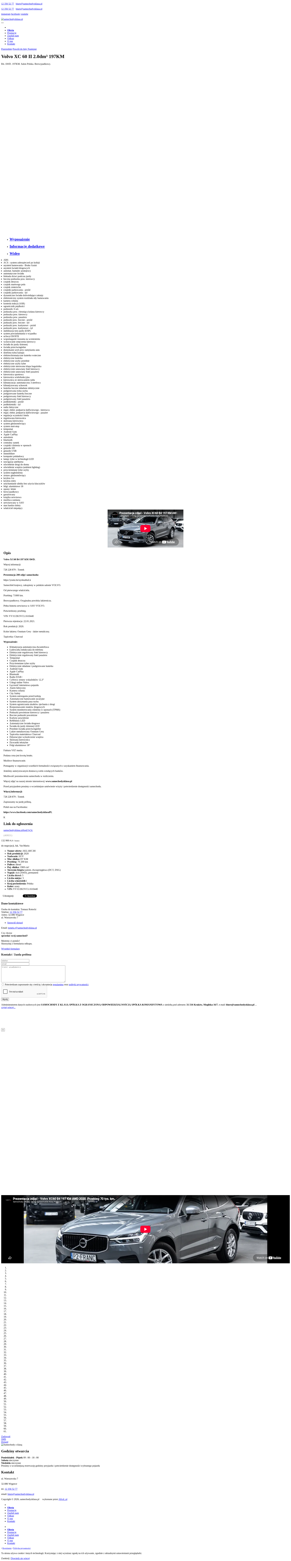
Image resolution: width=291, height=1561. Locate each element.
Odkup (10, 38)
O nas (10, 41)
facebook (15, 14)
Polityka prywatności (22, 1548)
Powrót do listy (20, 49)
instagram (5, 14)
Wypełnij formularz (10, 948)
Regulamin (7, 1548)
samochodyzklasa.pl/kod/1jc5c (18, 830)
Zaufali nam (13, 35)
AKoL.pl (63, 1499)
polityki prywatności (78, 984)
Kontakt (11, 44)
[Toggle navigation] (2, 22)
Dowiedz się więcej (20, 1558)
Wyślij (5, 999)
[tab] (149, 239)
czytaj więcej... (8, 1007)
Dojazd (4, 1442)
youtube (24, 14)
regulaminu (58, 984)
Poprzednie (6, 49)
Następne (32, 49)
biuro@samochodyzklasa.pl (29, 3)
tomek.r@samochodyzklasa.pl (22, 928)
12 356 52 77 (7, 3)
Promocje (11, 33)
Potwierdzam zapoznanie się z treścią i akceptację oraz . (46, 984)
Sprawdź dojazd (15, 922)
